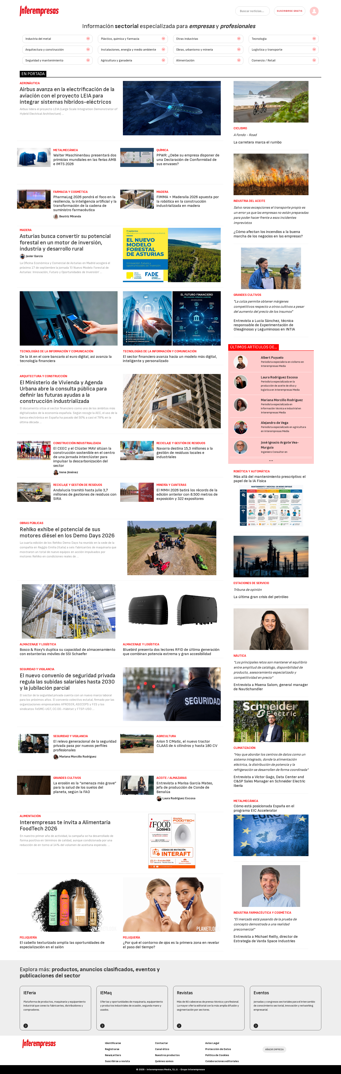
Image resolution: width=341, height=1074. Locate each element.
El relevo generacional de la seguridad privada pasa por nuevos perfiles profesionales (85, 745)
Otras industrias (187, 39)
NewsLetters (113, 1055)
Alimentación (185, 60)
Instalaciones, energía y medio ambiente (128, 49)
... (271, 459)
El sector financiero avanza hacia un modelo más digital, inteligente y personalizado (170, 358)
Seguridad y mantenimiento (44, 60)
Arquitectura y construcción (44, 49)
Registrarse (112, 1049)
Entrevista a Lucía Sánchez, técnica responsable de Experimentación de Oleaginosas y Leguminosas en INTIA (264, 325)
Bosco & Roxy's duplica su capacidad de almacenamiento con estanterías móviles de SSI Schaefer (67, 651)
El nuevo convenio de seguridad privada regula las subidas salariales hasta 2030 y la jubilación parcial (67, 681)
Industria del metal (38, 39)
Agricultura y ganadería (116, 60)
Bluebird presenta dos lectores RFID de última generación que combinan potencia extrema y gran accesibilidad (171, 651)
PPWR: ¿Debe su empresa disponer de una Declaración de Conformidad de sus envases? (187, 159)
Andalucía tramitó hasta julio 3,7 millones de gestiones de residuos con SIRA (85, 494)
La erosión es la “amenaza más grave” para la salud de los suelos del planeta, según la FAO (84, 787)
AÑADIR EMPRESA (274, 1049)
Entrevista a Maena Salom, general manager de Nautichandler (271, 686)
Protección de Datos (218, 1049)
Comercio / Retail (263, 60)
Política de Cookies (217, 1055)
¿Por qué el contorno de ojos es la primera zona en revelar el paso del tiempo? (171, 944)
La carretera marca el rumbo (258, 142)
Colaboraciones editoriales (222, 1061)
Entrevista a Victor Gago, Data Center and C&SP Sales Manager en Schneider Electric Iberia (269, 781)
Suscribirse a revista (117, 1061)
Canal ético (162, 1049)
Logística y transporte (267, 49)
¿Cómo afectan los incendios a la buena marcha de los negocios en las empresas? (268, 233)
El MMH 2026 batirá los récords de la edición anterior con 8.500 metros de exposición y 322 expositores (187, 494)
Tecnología (259, 39)
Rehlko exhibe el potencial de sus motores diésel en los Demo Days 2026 (67, 532)
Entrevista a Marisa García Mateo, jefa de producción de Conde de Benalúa (184, 787)
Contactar (161, 1043)
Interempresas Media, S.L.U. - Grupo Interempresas (176, 1069)
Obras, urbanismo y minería (194, 49)
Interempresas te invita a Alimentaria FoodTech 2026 (65, 825)
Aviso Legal (212, 1043)
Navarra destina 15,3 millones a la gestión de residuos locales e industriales (184, 452)
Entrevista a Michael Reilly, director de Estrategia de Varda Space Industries (266, 938)
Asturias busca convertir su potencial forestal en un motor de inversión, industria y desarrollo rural (65, 242)
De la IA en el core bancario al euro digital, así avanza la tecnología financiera (66, 358)
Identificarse (113, 1043)
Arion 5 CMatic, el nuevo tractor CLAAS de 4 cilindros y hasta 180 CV (186, 743)
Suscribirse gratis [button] (289, 10)
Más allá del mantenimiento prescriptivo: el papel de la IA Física (270, 478)
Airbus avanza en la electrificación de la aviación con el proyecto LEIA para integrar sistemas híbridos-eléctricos (67, 95)
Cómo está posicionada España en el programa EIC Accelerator (264, 808)
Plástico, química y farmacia (120, 39)
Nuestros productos (167, 1055)
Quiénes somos (164, 1061)
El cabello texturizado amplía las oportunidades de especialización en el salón (62, 944)
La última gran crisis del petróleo (261, 597)
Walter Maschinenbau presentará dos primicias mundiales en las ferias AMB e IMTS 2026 (84, 159)
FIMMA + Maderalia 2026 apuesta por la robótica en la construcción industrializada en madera (187, 201)
